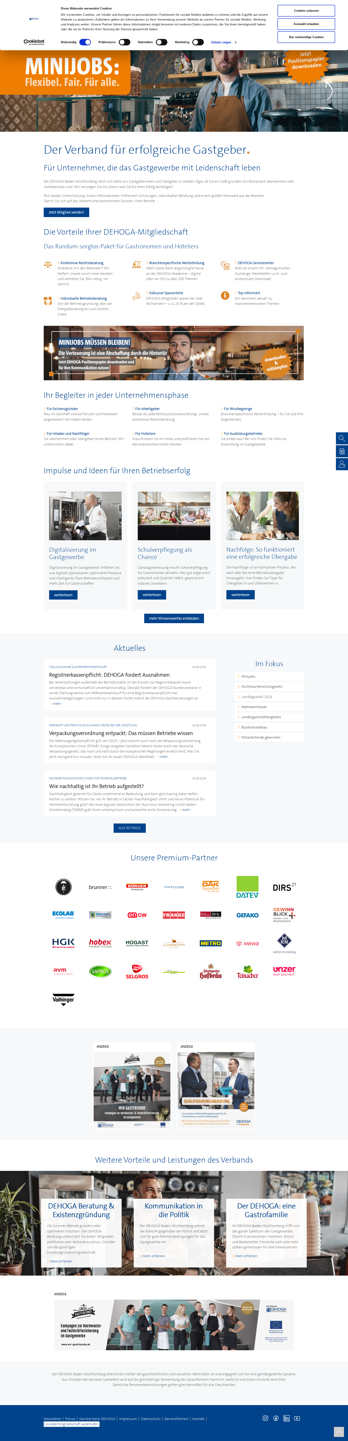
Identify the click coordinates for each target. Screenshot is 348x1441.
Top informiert (249, 292)
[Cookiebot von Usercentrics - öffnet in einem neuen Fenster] (34, 42)
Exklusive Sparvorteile (166, 292)
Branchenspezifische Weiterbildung (176, 262)
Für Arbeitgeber (147, 408)
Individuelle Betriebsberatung (84, 298)
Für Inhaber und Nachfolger (68, 433)
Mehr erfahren (61, 1261)
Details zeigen (221, 42)
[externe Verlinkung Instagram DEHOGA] (265, 1418)
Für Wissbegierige (238, 408)
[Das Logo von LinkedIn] (286, 1418)
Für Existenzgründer (62, 408)
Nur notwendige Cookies (306, 37)
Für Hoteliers (145, 433)
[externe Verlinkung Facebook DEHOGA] (276, 1418)
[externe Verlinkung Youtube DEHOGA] (297, 1418)
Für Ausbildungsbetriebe (243, 433)
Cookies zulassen (306, 10)
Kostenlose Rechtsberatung (82, 262)
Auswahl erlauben (306, 24)
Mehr (57, 703)
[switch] (124, 42)
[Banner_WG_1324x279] (174, 1325)
